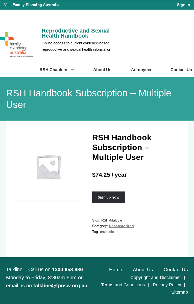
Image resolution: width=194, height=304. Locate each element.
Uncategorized (121, 226)
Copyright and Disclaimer (155, 277)
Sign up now (108, 197)
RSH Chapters (53, 70)
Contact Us (181, 70)
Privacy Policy (167, 284)
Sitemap (179, 292)
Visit (31, 5)
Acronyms (141, 70)
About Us (102, 70)
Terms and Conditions (123, 284)
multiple (107, 232)
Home (115, 269)
